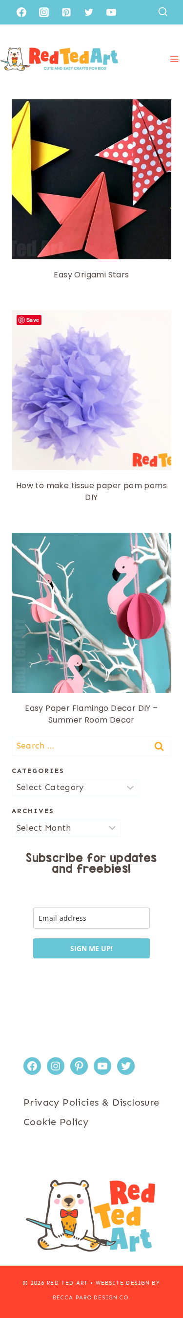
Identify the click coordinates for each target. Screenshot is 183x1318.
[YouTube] (111, 12)
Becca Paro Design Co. (92, 1298)
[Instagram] (44, 12)
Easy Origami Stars (91, 274)
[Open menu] (174, 59)
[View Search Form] (162, 12)
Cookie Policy (55, 1122)
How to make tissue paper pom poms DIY (91, 491)
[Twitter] (89, 12)
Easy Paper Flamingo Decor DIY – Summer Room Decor (91, 714)
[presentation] (91, 179)
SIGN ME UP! (91, 948)
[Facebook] (21, 12)
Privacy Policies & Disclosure (91, 1102)
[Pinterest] (66, 12)
